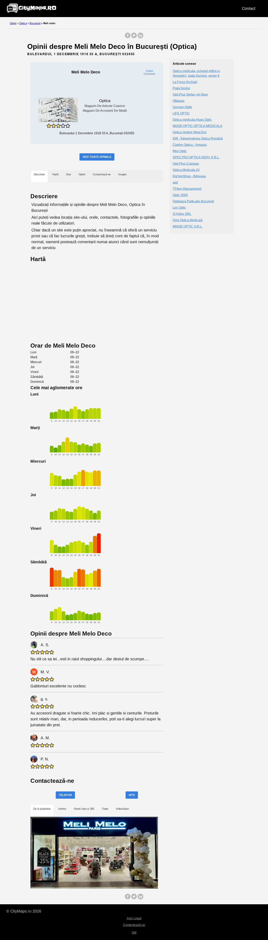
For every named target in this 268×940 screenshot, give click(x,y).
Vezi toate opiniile (97, 156)
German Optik (182, 107)
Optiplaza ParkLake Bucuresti (193, 201)
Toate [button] (105, 808)
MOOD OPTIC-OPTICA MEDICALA (197, 126)
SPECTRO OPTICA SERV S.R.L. (196, 157)
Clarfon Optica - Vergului (190, 144)
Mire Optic (180, 151)
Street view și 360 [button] (84, 808)
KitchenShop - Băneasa (189, 176)
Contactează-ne (134, 925)
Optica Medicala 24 (186, 170)
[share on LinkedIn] (140, 37)
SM (134, 932)
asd (175, 182)
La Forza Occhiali (185, 82)
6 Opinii (149, 70)
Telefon (65, 795)
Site (132, 795)
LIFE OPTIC (181, 113)
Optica (23, 23)
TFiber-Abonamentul (187, 188)
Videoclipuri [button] (122, 808)
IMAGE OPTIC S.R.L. (187, 226)
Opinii (13, 23)
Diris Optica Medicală (187, 220)
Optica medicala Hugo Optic (192, 119)
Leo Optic (179, 207)
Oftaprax (178, 100)
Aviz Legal (134, 918)
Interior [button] (62, 808)
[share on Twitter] (134, 37)
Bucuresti (35, 23)
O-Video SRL (182, 214)
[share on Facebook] (128, 37)
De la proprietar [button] (42, 808)
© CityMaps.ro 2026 (23, 911)
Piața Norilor (181, 88)
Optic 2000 (180, 195)
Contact (248, 8)
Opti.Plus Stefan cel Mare (190, 94)
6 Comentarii (149, 73)
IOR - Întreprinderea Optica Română (198, 138)
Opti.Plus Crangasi (186, 163)
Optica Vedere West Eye (190, 132)
